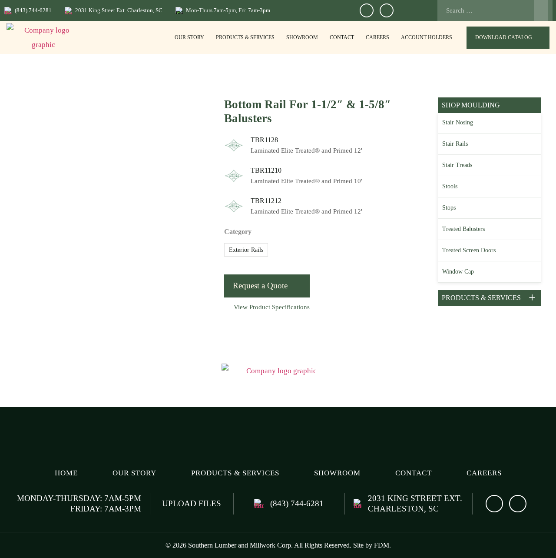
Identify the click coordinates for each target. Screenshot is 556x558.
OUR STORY (189, 37)
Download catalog (503, 37)
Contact (342, 37)
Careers (377, 37)
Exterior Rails (246, 250)
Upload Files (191, 503)
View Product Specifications (272, 307)
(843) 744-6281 (33, 10)
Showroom (302, 37)
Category (238, 231)
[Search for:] (492, 10)
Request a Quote (260, 285)
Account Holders (426, 37)
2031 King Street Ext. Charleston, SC (118, 10)
